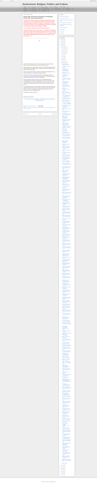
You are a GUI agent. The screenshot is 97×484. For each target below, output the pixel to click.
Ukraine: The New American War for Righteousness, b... (65, 124)
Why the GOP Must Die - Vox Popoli (66, 422)
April (63, 59)
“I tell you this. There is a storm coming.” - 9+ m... (66, 399)
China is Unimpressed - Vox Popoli (66, 112)
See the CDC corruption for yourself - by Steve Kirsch (66, 244)
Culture (35, 107)
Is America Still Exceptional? (64, 130)
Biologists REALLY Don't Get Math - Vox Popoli (66, 345)
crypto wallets (49, 81)
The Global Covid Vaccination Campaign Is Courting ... (66, 284)
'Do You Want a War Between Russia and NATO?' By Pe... (66, 254)
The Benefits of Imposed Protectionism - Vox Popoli (66, 298)
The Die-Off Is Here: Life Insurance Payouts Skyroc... (66, 453)
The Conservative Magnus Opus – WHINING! (65, 141)
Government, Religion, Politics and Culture (45, 4)
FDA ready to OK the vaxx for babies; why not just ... (66, 323)
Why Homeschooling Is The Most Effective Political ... (66, 222)
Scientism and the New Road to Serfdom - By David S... (66, 307)
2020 (62, 466)
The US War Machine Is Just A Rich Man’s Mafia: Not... (66, 260)
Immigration (68, 8)
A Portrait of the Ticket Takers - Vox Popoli (66, 428)
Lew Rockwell (62, 29)
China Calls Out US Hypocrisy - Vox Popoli (66, 98)
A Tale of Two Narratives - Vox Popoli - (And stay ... (66, 138)
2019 (62, 468)
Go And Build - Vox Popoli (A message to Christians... (66, 106)
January (63, 463)
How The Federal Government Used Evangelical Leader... (66, 394)
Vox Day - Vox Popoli (63, 27)
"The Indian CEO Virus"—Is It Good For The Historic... (66, 434)
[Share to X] (40, 106)
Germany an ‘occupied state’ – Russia (66, 360)
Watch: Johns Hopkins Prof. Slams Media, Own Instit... (66, 457)
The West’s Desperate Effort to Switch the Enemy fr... (66, 147)
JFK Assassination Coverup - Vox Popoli (66, 184)
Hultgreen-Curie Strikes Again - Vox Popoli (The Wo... (66, 362)
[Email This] (38, 106)
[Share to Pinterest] (42, 106)
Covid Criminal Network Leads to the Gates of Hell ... (66, 213)
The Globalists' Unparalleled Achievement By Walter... (65, 328)
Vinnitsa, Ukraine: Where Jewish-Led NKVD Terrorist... (66, 181)
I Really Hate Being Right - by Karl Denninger (66, 351)
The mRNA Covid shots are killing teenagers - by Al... (66, 241)
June (63, 56)
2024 (62, 42)
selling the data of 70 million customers (32, 77)
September (64, 51)
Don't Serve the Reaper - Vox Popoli (66, 153)
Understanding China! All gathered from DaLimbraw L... (66, 444)
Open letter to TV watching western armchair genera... (65, 69)
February (64, 62)
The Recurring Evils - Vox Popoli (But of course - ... (66, 277)
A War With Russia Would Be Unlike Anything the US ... (66, 431)
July (63, 54)
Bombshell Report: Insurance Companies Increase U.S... (66, 228)
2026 (62, 39)
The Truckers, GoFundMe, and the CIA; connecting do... (66, 384)
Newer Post (25, 114)
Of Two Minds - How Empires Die (65, 377)
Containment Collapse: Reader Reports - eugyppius (66, 412)
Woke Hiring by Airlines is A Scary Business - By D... (66, 388)
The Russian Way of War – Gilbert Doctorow (66, 96)
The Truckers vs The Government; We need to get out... (66, 409)
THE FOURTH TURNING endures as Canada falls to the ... (66, 127)
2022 (62, 45)
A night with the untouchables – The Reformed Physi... (66, 366)
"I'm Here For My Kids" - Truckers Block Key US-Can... (66, 369)
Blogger (54, 481)
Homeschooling (34, 10)
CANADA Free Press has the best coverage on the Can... (66, 402)
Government (46, 107)
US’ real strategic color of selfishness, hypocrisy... (66, 114)
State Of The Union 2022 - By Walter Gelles (66, 207)
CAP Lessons (44, 10)
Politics (29, 108)
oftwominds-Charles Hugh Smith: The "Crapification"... (66, 334)
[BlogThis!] (39, 106)
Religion (25, 10)
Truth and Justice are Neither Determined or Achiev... (66, 86)
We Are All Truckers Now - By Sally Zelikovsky (66, 305)
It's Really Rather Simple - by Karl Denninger (66, 438)
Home (40, 114)
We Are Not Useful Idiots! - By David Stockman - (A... (66, 216)
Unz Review (62, 31)
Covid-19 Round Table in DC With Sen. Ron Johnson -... (66, 264)
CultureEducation (57, 8)
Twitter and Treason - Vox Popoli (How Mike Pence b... (66, 189)
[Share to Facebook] (41, 106)
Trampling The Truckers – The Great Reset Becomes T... (66, 174)
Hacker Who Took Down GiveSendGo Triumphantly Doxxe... (66, 200)
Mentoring (34, 8)
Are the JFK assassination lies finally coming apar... (66, 267)
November (64, 48)
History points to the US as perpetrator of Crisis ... (66, 164)
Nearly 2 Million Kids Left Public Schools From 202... (66, 167)
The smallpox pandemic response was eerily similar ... (66, 291)
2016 (62, 472)
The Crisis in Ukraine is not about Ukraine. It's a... (66, 314)
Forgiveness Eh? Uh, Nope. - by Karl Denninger (65, 171)
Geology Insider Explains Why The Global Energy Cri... (66, 460)
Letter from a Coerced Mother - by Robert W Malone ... (66, 209)
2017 (62, 471)
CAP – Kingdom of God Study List (66, 22)
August (63, 53)
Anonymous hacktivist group (30, 76)
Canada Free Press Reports (65, 372)
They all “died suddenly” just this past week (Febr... (66, 251)
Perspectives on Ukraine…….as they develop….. (66, 89)
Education (26, 8)
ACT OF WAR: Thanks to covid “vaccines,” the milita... (66, 340)
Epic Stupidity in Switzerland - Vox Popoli (65, 75)
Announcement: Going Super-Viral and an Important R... (66, 196)
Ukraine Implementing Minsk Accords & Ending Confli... (66, 178)
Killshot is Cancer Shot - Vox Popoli (66, 337)
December (64, 47)
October (63, 50)
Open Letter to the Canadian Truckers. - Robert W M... (66, 317)
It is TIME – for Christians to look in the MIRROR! (66, 103)
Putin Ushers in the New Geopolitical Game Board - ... (66, 120)
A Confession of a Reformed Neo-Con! (66, 64)
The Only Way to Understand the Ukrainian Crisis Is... (66, 354)
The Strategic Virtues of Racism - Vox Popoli (66, 155)
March (63, 61)
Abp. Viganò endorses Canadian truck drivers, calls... (66, 348)
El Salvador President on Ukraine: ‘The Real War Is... (66, 247)
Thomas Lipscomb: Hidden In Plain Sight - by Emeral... (66, 270)
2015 (62, 474)
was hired (36, 71)
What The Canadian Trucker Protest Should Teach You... (66, 301)
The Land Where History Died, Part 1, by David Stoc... (66, 79)
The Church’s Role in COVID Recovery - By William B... (66, 203)
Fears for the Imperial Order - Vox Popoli (65, 161)
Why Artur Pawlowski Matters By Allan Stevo (66, 234)
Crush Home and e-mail (64, 18)
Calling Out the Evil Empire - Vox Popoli (66, 357)
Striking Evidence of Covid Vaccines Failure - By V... (66, 193)
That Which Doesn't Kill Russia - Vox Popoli (66, 419)
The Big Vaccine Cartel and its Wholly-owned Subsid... (66, 274)
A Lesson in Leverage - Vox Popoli (66, 145)
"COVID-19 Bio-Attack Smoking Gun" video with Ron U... (66, 231)
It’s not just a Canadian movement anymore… (66, 321)
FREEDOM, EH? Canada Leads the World (66, 375)
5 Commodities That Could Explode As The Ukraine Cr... (66, 158)
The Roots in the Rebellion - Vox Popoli (66, 73)
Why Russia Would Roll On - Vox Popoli (66, 133)
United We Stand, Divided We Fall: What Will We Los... (66, 440)
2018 (62, 469)
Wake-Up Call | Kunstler (66, 396)
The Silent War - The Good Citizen (65, 450)
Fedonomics (42, 107)
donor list (30, 80)
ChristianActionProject (45, 8)
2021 (62, 465)
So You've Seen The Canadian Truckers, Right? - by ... (66, 405)
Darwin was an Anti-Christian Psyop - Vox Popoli (66, 416)
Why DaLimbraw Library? (64, 16)
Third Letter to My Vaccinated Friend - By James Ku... (66, 237)
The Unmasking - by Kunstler (65, 187)
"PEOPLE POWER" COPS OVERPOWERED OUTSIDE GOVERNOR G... (66, 381)
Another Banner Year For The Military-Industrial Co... (66, 311)
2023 (62, 44)
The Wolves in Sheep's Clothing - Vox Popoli (66, 391)
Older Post (54, 114)
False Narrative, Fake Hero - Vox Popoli (65, 101)
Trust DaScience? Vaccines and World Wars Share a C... (66, 281)
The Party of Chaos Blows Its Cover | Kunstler (66, 135)
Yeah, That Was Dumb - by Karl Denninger (66, 343)
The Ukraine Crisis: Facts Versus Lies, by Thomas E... (66, 294)
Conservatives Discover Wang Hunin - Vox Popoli (66, 447)
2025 (62, 41)
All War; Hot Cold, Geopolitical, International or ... (65, 117)
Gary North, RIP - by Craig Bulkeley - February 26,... (65, 82)
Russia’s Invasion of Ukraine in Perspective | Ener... (66, 92)
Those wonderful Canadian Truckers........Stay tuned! (65, 425)
